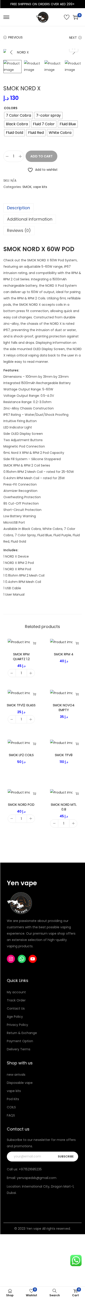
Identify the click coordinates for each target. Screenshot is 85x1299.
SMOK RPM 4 (63, 654)
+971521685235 (30, 1169)
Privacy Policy (17, 1024)
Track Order (16, 1000)
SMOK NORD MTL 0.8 (64, 807)
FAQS (11, 1115)
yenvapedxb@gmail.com (36, 1178)
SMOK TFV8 (64, 755)
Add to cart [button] (34, 643)
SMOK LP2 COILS (21, 755)
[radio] (18, 115)
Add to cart (41, 156)
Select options (77, 643)
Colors (10, 108)
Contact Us (16, 1008)
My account (16, 992)
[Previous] (11, 52)
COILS (11, 1107)
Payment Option (20, 1041)
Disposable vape (20, 1082)
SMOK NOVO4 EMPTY (64, 707)
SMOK (27, 187)
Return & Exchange (22, 1033)
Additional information (29, 219)
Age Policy (15, 1016)
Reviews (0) (19, 230)
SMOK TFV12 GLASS (21, 705)
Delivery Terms (18, 1049)
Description (18, 208)
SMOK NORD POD (21, 804)
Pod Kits (13, 1099)
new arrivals (16, 1074)
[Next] (73, 52)
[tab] (42, 207)
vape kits (40, 187)
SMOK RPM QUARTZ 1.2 (21, 656)
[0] (75, 17)
